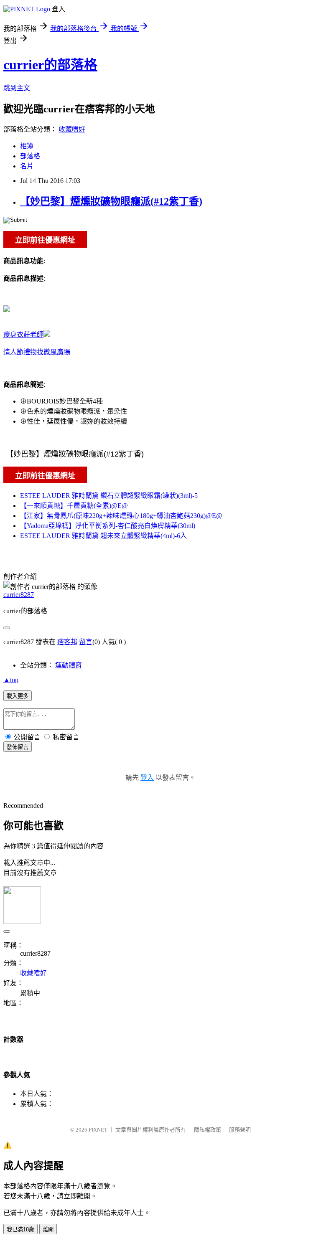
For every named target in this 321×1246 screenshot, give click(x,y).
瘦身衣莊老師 (23, 334)
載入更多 (17, 696)
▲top (10, 679)
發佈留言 (17, 747)
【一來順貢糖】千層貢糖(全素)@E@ (74, 505)
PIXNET (98, 1130)
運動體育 (68, 665)
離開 (48, 1229)
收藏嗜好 (72, 129)
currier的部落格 (50, 64)
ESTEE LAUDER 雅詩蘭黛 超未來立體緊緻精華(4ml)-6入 (103, 535)
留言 (85, 641)
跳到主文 (16, 87)
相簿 (26, 146)
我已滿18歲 (20, 1229)
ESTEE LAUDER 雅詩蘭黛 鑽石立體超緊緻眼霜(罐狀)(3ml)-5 (109, 495)
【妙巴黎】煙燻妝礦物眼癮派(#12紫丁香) (111, 201)
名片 (26, 166)
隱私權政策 (207, 1130)
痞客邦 (67, 641)
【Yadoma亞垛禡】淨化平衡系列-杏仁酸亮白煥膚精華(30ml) (107, 525)
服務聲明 (240, 1130)
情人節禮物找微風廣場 (36, 351)
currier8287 (18, 594)
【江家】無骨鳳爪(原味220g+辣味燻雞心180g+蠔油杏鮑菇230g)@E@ (121, 515)
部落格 (30, 156)
